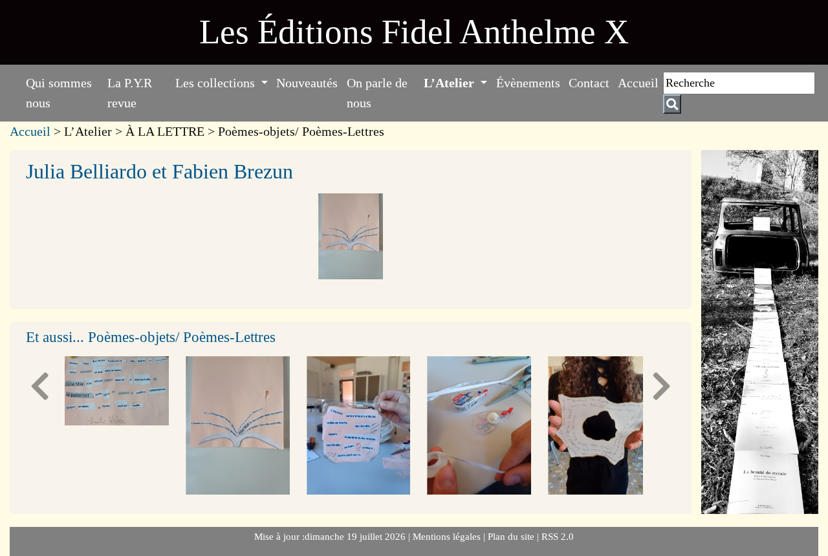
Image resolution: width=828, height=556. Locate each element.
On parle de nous (377, 93)
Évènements (528, 83)
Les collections (216, 83)
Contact (589, 83)
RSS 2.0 (556, 536)
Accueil (638, 83)
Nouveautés (307, 83)
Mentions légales (448, 536)
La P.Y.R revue (129, 93)
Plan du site (512, 536)
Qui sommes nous (59, 93)
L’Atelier (450, 83)
